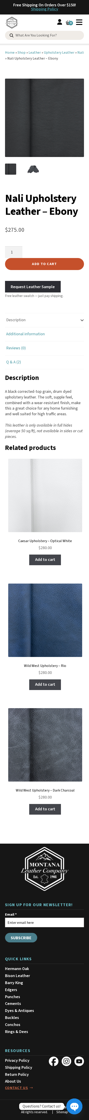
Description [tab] (16, 320)
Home (10, 52)
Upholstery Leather (59, 52)
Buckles (12, 1018)
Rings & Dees (16, 1032)
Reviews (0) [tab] (16, 348)
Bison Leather (17, 976)
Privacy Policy (17, 1060)
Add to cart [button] (45, 559)
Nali (80, 52)
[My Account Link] (59, 22)
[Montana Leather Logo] (44, 869)
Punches (12, 997)
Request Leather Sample (33, 286)
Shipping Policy (44, 9)
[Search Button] (11, 36)
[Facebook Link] (53, 1061)
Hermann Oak (17, 969)
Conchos (12, 1025)
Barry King (14, 983)
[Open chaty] (74, 1106)
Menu (79, 22)
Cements (13, 1004)
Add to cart (44, 263)
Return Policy (17, 1074)
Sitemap (62, 1112)
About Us (13, 1081)
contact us (16, 1088)
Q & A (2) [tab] (13, 362)
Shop (22, 52)
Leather (35, 52)
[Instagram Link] (66, 1061)
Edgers (11, 990)
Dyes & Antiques (19, 1011)
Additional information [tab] (25, 334)
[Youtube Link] (79, 1061)
